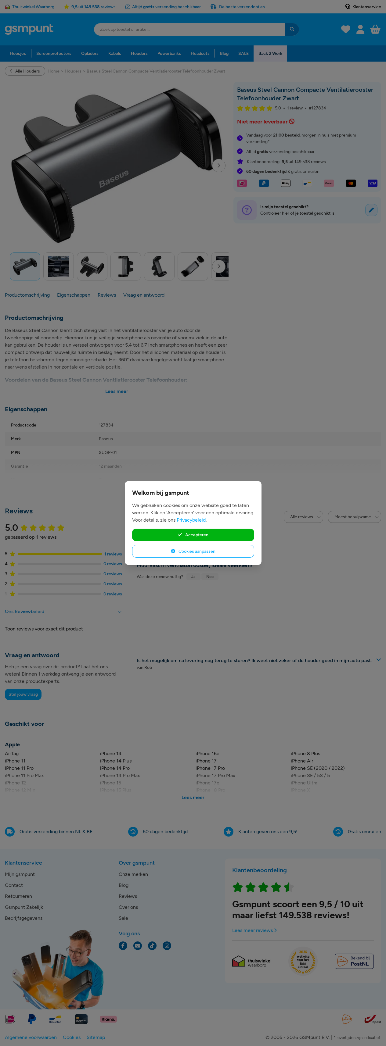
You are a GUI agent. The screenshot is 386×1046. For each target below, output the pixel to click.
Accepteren (196, 534)
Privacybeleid (191, 520)
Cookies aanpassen (196, 551)
